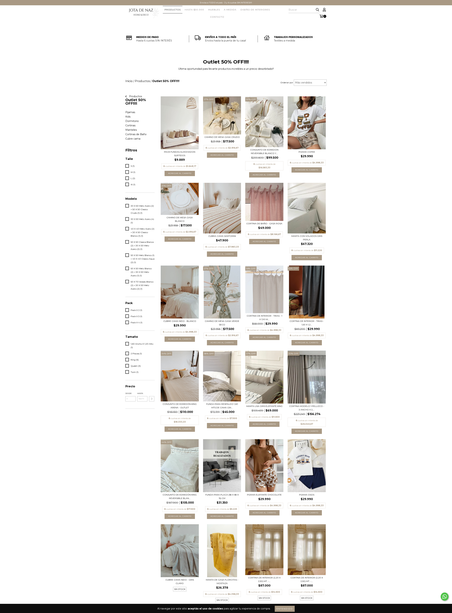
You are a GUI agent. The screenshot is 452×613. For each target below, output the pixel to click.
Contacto (217, 17)
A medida (230, 9)
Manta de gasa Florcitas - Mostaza (222, 581)
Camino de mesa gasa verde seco (222, 323)
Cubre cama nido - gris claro (179, 581)
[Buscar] (317, 10)
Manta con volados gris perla (306, 238)
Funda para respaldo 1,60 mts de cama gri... (222, 406)
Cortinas (130, 125)
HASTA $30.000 (194, 9)
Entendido (284, 608)
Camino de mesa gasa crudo (222, 137)
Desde (128, 393)
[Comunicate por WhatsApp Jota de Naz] (444, 597)
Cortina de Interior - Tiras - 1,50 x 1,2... (307, 323)
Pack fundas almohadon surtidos (179, 154)
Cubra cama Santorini (222, 236)
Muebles (214, 9)
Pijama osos (306, 494)
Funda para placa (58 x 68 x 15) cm (222, 496)
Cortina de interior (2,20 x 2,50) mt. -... (264, 579)
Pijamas (130, 112)
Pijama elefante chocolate (264, 494)
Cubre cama (132, 138)
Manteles (131, 129)
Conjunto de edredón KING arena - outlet (180, 406)
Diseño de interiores (255, 9)
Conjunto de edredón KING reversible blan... (180, 496)
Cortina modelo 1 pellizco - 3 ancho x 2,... (306, 408)
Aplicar (151, 398)
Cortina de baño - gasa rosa (264, 223)
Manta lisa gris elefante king (264, 406)
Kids (127, 116)
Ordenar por (286, 82)
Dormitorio (132, 121)
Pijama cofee (307, 152)
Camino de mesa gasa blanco (179, 219)
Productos (173, 9)
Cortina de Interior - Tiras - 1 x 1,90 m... (264, 317)
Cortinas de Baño (136, 134)
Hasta (140, 393)
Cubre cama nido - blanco (179, 321)
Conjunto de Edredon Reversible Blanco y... (264, 151)
